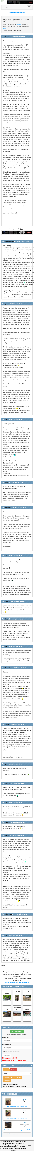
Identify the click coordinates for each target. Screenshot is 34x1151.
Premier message (20, 1086)
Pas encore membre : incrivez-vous (14, 1060)
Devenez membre (11, 983)
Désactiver (14, 1084)
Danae (7, 835)
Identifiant (5, 1037)
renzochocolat (9, 241)
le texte (6, 1070)
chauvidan (8, 508)
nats (4, 28)
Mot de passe (6, 1044)
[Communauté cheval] (2, 1)
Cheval (5, 7)
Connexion (7, 1055)
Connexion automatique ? (12, 1052)
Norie (6, 482)
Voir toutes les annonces (10, 1134)
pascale (7, 602)
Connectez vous (23, 983)
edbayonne (8, 914)
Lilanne (7, 724)
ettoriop (19, 24)
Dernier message (8, 1086)
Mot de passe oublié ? (9, 1058)
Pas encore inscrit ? (17, 1031)
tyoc (6, 304)
